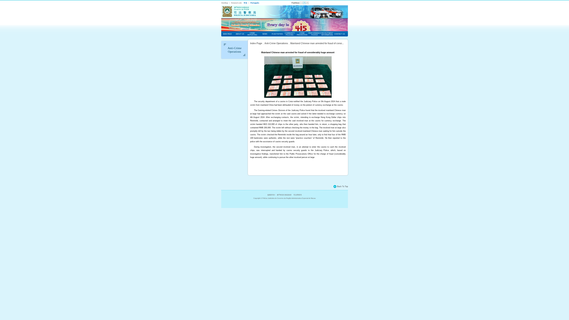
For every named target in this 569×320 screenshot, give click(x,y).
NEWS (264, 34)
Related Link (236, 3)
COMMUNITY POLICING (290, 34)
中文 (245, 3)
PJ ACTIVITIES (277, 34)
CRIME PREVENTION (302, 34)
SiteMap (224, 3)
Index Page (256, 43)
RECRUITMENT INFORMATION (327, 34)
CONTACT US (339, 34)
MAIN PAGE (227, 34)
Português (254, 3)
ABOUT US (240, 34)
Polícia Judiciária (284, 12)
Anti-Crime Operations (276, 43)
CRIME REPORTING (252, 34)
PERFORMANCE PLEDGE (314, 34)
